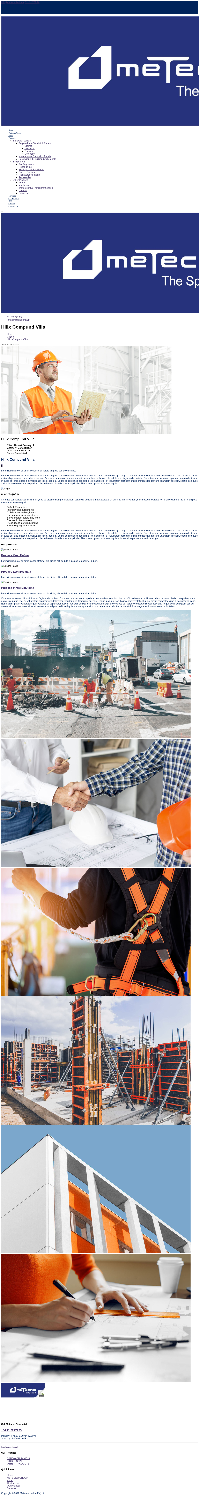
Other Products (20, 180)
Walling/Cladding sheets (31, 169)
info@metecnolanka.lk (12, 2)
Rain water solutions (29, 175)
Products (12, 138)
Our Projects (13, 1485)
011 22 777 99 (32, 2)
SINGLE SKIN (14, 1461)
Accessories (25, 177)
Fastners (23, 193)
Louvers (23, 190)
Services (11, 1488)
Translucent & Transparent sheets (36, 188)
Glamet (28, 146)
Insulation (24, 185)
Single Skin (19, 161)
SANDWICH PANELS (18, 1458)
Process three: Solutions (17, 587)
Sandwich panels (22, 140)
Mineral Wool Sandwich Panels (35, 156)
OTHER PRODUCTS (18, 1463)
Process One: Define (15, 555)
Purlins (22, 182)
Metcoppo (29, 154)
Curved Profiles (27, 172)
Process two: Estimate (16, 571)
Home (10, 1475)
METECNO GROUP (17, 1478)
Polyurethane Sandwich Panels (35, 143)
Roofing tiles (25, 167)
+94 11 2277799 (11, 1430)
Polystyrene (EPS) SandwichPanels (37, 159)
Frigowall (29, 151)
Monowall (29, 148)
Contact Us (13, 206)
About (10, 1480)
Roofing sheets (26, 164)
